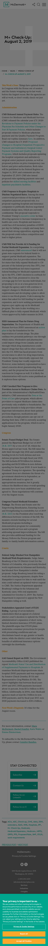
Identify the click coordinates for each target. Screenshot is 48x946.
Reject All (24, 934)
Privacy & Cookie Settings (24, 927)
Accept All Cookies (23, 941)
